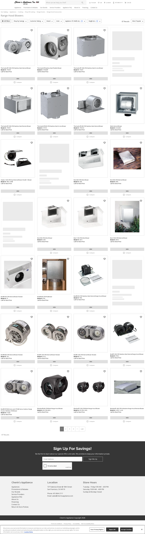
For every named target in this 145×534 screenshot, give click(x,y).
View (17, 79)
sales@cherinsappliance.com (62, 496)
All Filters (7, 21)
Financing (85, 7)
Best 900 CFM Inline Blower (44, 238)
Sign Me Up (93, 459)
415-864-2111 (58, 493)
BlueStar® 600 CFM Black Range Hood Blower (50, 408)
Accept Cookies (126, 529)
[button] (90, 2)
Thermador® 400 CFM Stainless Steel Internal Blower (88, 126)
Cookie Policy (28, 532)
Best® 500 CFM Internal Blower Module (12, 297)
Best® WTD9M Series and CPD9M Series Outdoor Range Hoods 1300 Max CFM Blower (16, 410)
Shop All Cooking (30, 12)
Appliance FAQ (67, 7)
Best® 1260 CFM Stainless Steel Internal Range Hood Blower (127, 354)
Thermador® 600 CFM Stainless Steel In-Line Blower (51, 126)
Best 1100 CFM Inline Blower (81, 238)
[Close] (142, 529)
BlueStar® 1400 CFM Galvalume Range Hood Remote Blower (127, 408)
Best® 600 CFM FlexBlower (44, 297)
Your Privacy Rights (96, 529)
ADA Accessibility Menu (87, 524)
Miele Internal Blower (116, 126)
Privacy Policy (67, 524)
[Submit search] (82, 2)
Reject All (112, 529)
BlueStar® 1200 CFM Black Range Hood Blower (87, 408)
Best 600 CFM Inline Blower (81, 180)
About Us (77, 7)
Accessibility (76, 524)
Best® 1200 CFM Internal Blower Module (48, 355)
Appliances (17, 7)
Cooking (20, 12)
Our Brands (43, 7)
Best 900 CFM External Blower (118, 180)
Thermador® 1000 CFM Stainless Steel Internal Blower (16, 68)
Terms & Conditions (56, 524)
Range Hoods (41, 12)
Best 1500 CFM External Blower (118, 238)
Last (82, 429)
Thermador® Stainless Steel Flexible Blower (49, 68)
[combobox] (20, 21)
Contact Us (94, 7)
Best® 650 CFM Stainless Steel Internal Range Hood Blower (90, 296)
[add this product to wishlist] (31, 30)
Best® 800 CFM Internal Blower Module (12, 355)
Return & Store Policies (20, 507)
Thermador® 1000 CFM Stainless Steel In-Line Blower (88, 68)
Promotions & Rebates (31, 7)
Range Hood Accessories (54, 12)
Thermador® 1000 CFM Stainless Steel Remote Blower (16, 126)
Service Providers (55, 7)
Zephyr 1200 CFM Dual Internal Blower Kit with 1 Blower (16, 180)
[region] (72, 529)
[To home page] (27, 3)
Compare (19, 82)
